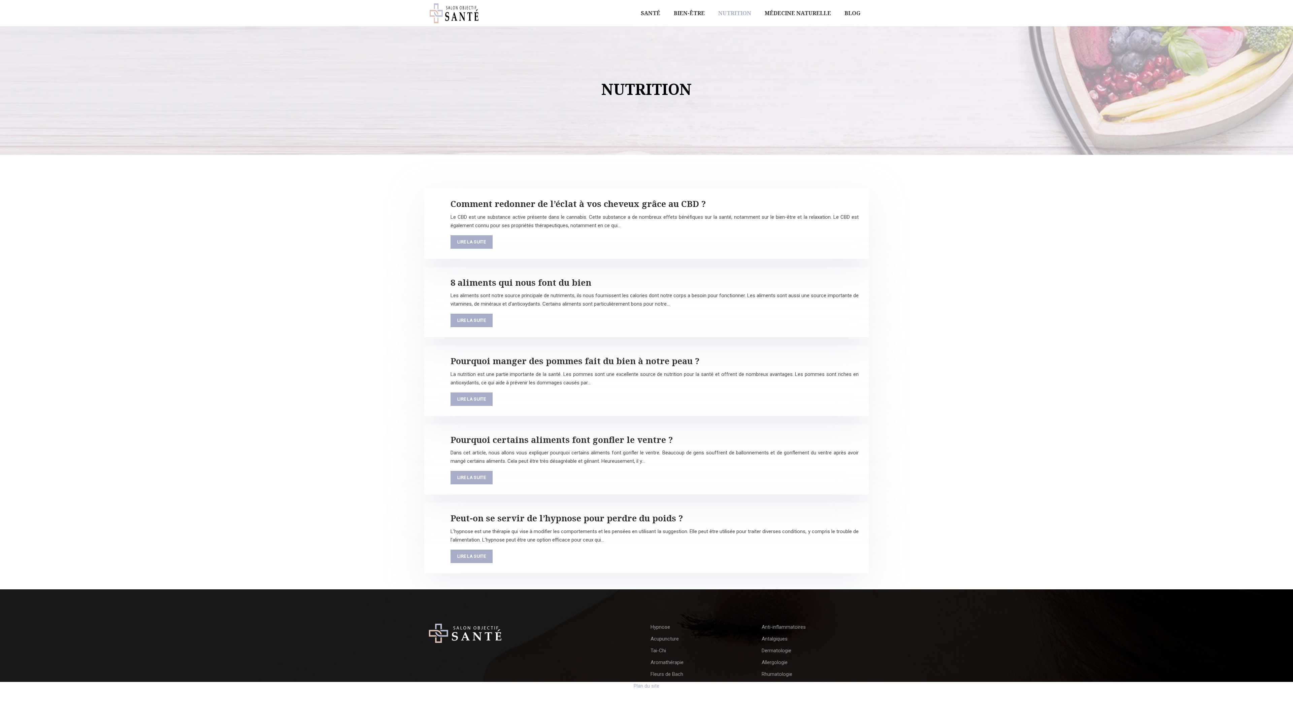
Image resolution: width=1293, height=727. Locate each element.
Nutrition (734, 13)
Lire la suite (471, 241)
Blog (852, 13)
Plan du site (646, 686)
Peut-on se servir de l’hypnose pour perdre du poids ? (567, 518)
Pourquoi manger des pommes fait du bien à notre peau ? (575, 361)
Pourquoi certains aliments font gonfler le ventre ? (562, 439)
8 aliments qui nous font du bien (521, 282)
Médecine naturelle (798, 13)
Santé (650, 13)
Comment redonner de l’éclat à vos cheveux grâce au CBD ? (578, 203)
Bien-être (689, 13)
